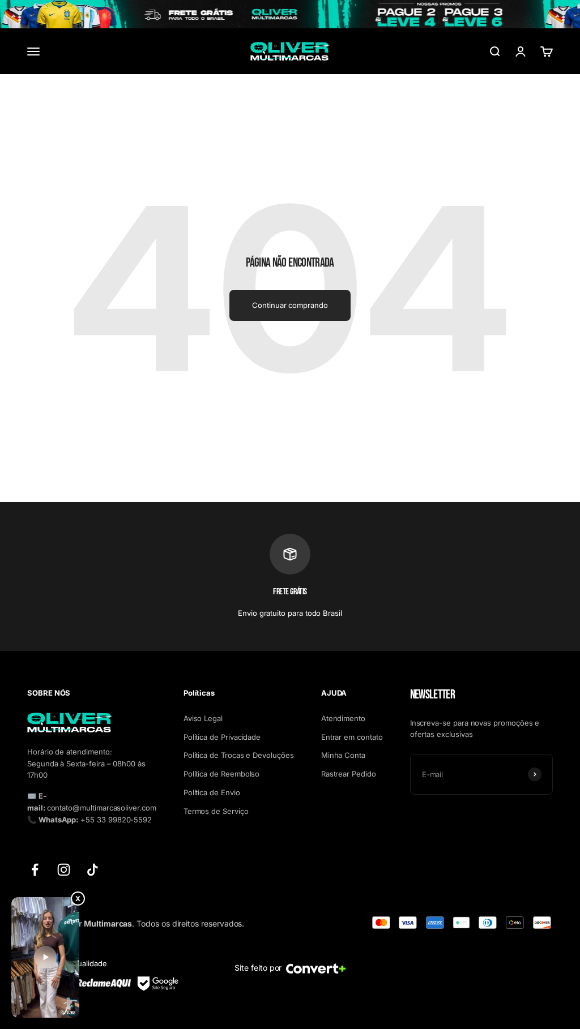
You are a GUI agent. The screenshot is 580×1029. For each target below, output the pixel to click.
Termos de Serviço (216, 811)
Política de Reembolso (222, 773)
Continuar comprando (290, 305)
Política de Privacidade (222, 736)
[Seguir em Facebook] (34, 869)
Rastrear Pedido (348, 773)
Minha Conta (343, 755)
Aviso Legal (203, 718)
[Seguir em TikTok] (92, 869)
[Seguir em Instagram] (63, 869)
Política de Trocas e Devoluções (239, 755)
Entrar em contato (352, 736)
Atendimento (343, 718)
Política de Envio (212, 792)
